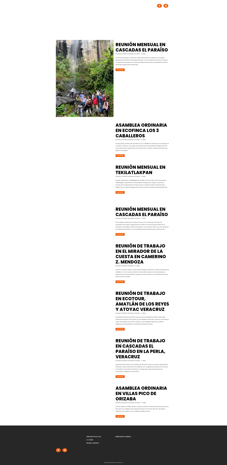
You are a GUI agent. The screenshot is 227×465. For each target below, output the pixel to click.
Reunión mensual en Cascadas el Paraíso (142, 47)
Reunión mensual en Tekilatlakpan (140, 170)
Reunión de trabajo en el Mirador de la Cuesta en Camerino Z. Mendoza (141, 254)
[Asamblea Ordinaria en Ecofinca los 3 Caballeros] (85, 136)
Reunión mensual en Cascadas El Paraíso (142, 212)
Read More (120, 69)
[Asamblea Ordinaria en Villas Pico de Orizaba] (85, 403)
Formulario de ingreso (123, 436)
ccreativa (120, 462)
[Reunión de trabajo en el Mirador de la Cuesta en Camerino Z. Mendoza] (85, 263)
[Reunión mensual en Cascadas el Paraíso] (85, 78)
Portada (137, 54)
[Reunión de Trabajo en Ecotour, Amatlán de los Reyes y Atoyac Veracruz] (85, 305)
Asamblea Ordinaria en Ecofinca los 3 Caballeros (141, 130)
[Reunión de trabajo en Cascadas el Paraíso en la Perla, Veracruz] (85, 352)
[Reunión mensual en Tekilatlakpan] (85, 182)
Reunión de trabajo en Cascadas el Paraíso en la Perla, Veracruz (140, 349)
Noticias (131, 54)
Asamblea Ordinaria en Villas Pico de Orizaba (141, 393)
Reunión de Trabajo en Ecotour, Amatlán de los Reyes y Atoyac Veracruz (142, 301)
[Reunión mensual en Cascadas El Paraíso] (85, 221)
